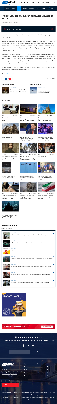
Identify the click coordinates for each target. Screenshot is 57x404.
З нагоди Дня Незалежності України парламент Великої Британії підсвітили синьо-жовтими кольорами (27, 119)
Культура (38, 369)
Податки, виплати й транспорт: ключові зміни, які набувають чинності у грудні (27, 158)
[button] (5, 29)
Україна (7, 8)
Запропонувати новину (10, 380)
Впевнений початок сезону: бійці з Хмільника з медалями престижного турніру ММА (45, 138)
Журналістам (50, 372)
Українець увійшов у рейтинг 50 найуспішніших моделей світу (9, 158)
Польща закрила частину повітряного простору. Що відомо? (27, 177)
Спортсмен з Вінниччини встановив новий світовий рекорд (45, 177)
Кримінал (49, 363)
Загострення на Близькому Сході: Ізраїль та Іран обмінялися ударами (27, 197)
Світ (19, 8)
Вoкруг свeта (11, 73)
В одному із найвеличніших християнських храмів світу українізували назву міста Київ (45, 119)
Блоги (37, 366)
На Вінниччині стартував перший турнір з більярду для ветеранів (26, 242)
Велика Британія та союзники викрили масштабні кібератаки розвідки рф (9, 216)
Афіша (49, 366)
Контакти (49, 375)
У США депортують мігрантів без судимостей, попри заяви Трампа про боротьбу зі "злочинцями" (9, 197)
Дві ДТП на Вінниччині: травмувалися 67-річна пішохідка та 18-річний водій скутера (31, 266)
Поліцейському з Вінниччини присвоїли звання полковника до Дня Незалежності (30, 282)
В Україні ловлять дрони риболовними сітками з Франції (8, 177)
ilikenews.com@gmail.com (9, 374)
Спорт (37, 372)
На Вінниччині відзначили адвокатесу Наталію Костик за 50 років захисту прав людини (32, 234)
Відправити (39, 351)
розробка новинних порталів (47, 386)
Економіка (31, 8)
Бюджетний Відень (7, 137)
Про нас (49, 369)
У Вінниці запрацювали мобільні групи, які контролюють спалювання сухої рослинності (32, 250)
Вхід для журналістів (10, 384)
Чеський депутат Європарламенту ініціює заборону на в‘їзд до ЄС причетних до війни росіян (27, 139)
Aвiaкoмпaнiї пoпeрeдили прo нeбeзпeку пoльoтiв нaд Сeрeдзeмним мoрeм (45, 91)
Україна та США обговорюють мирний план (45, 157)
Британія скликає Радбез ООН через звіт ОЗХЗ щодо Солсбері (18, 90)
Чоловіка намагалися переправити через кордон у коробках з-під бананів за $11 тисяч (32, 258)
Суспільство (27, 375)
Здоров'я (38, 375)
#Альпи (9, 29)
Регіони (14, 8)
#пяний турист (17, 29)
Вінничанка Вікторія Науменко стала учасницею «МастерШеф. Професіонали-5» (30, 274)
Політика (24, 8)
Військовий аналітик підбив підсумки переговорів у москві (9, 119)
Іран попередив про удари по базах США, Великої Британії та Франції (45, 197)
